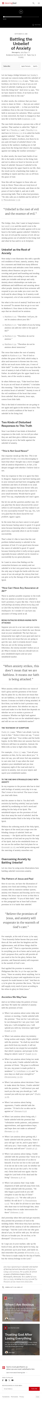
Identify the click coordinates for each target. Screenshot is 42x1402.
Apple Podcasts (26, 66)
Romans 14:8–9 (18, 1177)
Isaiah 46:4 (31, 1148)
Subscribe (34, 1389)
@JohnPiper (16, 1267)
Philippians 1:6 (11, 1198)
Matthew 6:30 (15, 355)
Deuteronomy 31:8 (19, 1238)
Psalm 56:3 (6, 732)
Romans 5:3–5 (11, 1131)
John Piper (7, 1267)
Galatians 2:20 (28, 119)
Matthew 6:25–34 (19, 55)
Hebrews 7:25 (16, 1212)
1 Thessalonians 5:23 (10, 200)
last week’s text (8, 226)
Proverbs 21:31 (33, 1253)
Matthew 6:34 (10, 344)
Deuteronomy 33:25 (13, 1077)
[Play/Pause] (21, 12)
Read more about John (24, 1282)
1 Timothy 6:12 (31, 130)
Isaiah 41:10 (10, 1031)
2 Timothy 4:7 (15, 130)
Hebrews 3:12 (16, 81)
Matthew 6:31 (10, 336)
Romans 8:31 (20, 1111)
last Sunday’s (32, 75)
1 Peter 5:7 (17, 752)
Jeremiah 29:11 (8, 847)
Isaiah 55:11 (31, 1054)
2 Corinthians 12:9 (22, 1071)
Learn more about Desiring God (15, 1372)
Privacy (21, 1397)
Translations (5, 1397)
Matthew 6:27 (10, 325)
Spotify (35, 66)
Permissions (14, 1397)
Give (37, 1397)
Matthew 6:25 (10, 317)
